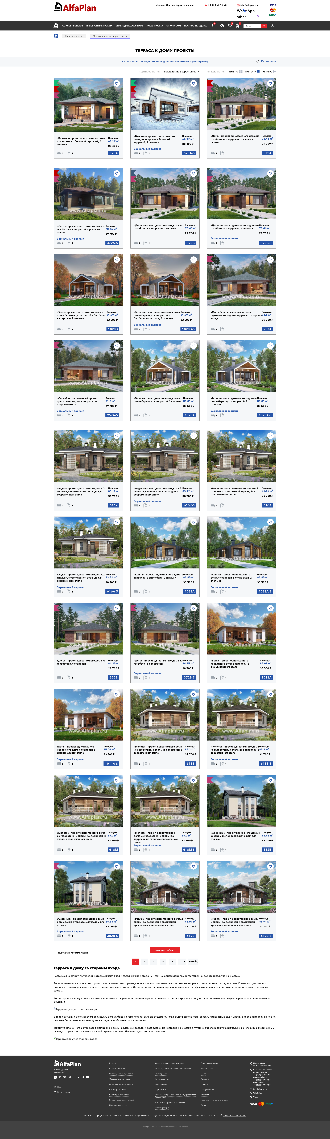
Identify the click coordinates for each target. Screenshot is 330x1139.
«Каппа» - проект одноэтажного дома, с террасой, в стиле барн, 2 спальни (158, 576)
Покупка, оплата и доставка (121, 1074)
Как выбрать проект (118, 1089)
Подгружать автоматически (72, 953)
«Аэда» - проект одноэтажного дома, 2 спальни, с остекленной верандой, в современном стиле (234, 491)
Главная (112, 1063)
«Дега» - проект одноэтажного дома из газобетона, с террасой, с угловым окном (235, 139)
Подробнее (69, 125)
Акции (203, 1105)
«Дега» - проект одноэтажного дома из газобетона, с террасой (81, 662)
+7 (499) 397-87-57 (262, 1085)
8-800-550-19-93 (217, 5)
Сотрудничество (208, 1089)
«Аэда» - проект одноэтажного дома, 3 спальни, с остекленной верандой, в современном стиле (81, 491)
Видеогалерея (207, 1068)
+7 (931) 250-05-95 (262, 1075)
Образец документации (119, 1079)
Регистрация (63, 1092)
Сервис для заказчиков (129, 26)
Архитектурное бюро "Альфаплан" (63, 1070)
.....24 (182, 961)
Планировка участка (117, 1105)
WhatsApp (257, 1093)
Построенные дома (195, 26)
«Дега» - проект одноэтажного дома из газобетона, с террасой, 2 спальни (158, 227)
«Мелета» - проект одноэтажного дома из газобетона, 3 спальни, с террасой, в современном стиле (158, 749)
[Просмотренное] (222, 25)
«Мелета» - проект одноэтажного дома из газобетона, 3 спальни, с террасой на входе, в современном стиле (81, 835)
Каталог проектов (72, 26)
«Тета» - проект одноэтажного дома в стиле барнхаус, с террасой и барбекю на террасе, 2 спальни (81, 315)
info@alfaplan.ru (249, 5)
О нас (203, 1074)
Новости (204, 1084)
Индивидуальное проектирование (169, 1063)
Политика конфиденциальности (214, 1100)
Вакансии (205, 1095)
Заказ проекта (154, 26)
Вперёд (193, 961)
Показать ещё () (165, 950)
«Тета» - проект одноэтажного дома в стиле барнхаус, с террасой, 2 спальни (157, 400)
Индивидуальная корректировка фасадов (173, 1068)
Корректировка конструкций (121, 1100)
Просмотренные (162, 1079)
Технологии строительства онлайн (170, 1102)
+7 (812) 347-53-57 (262, 1080)
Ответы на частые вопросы (121, 1084)
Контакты (205, 1079)
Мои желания (161, 1084)
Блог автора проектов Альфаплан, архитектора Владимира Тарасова (175, 1096)
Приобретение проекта (99, 26)
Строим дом (173, 26)
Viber (255, 1097)
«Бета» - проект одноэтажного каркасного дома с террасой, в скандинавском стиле (230, 663)
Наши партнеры (162, 1108)
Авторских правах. (234, 1115)
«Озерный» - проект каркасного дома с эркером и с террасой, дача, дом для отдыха (235, 835)
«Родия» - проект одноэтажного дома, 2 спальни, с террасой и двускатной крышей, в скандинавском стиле (158, 922)
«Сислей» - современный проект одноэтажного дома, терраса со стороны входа (236, 315)
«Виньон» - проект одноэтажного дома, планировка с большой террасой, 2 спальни (81, 141)
